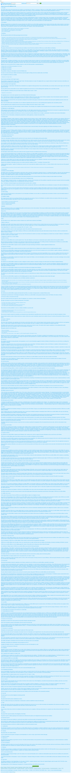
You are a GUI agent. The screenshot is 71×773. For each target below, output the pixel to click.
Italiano (5, 767)
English (24, 767)
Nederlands (20, 767)
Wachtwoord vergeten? (11, 4)
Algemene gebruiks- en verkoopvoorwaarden (8, 768)
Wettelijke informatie (21, 768)
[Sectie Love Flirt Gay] (38, 3)
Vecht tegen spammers (46, 768)
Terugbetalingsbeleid (54, 768)
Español (16, 767)
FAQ (62, 768)
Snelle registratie (35, 766)
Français (1, 767)
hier (14, 772)
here (32, 225)
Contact (59, 768)
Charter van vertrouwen (29, 768)
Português (12, 767)
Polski (27, 767)
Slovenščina (31, 767)
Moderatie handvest (37, 768)
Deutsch (8, 767)
